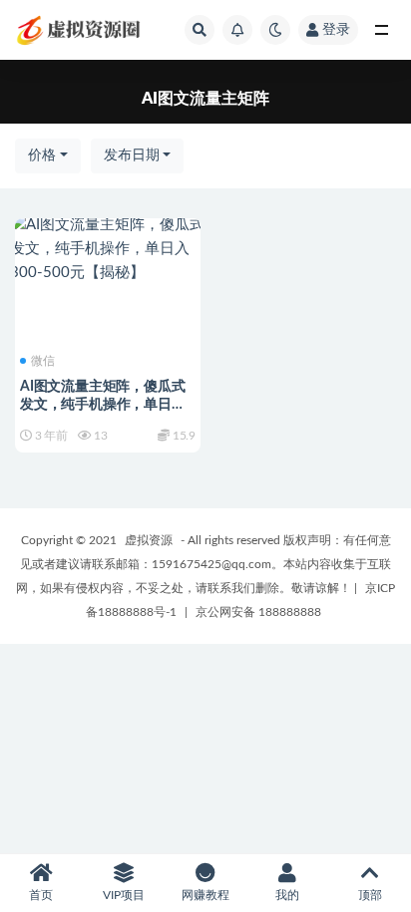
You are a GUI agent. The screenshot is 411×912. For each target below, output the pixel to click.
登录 (336, 30)
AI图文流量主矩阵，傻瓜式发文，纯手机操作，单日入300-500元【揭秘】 (103, 405)
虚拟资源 (149, 540)
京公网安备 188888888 (258, 612)
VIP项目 (124, 895)
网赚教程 (205, 895)
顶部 (370, 895)
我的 (287, 895)
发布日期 (132, 155)
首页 (41, 895)
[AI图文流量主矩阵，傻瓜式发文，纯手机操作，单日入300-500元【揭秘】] (108, 249)
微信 (43, 361)
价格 (42, 155)
